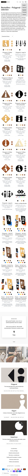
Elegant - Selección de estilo (14, 417)
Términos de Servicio (14, 459)
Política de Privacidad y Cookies (14, 457)
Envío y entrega (14, 450)
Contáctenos (14, 448)
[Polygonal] (14, 375)
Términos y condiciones (14, 455)
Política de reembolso (14, 461)
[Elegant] (14, 401)
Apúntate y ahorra (13, 465)
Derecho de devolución (14, 453)
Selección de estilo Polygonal (14, 390)
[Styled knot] (14, 428)
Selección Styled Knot (14, 443)
